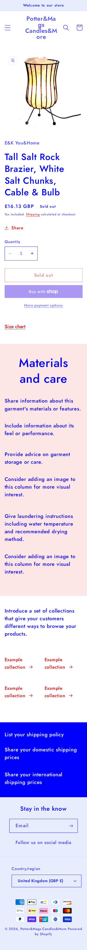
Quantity (12, 241)
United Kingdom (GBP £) (40, 880)
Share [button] (17, 228)
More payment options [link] (43, 305)
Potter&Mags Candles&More (43, 929)
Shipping (33, 214)
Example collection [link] (15, 663)
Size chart (15, 326)
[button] (7, 27)
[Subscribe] (70, 826)
